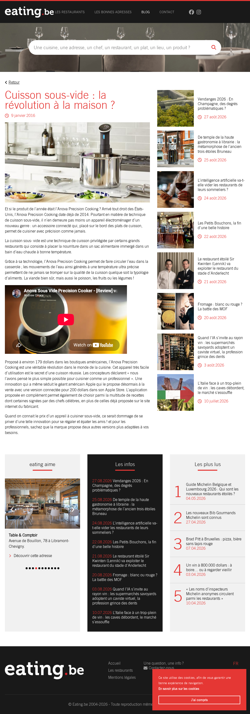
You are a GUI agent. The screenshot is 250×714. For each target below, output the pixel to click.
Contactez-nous (161, 668)
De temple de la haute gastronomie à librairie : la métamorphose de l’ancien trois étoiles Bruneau (219, 144)
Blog (145, 12)
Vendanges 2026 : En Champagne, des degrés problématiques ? (218, 104)
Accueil (114, 663)
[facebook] (191, 12)
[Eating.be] (29, 12)
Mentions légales (122, 677)
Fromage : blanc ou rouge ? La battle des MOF (220, 306)
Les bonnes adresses (113, 12)
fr (236, 663)
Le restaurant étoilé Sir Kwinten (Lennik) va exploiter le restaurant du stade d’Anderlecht (218, 266)
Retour (14, 82)
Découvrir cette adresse (33, 555)
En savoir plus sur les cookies (178, 689)
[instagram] (199, 12)
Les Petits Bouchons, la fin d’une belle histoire (219, 225)
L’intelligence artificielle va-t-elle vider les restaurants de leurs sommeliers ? (221, 185)
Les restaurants (70, 12)
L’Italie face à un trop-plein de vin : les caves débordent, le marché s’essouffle (221, 388)
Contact (166, 12)
